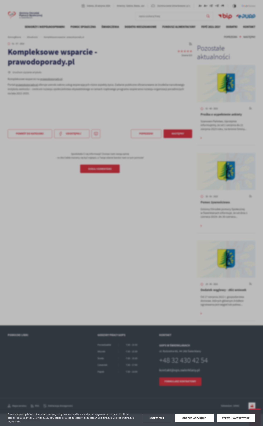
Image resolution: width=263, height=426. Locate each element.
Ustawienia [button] (156, 418)
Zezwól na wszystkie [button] (236, 418)
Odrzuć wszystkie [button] (194, 418)
